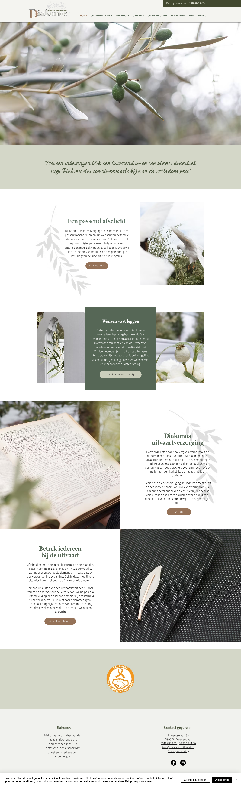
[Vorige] (21, 83)
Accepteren (222, 779)
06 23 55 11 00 (187, 743)
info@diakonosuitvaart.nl (178, 747)
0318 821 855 (197, 3)
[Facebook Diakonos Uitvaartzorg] (173, 763)
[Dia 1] (120, 135)
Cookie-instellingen (195, 779)
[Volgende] (219, 83)
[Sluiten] (236, 779)
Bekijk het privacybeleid (139, 781)
